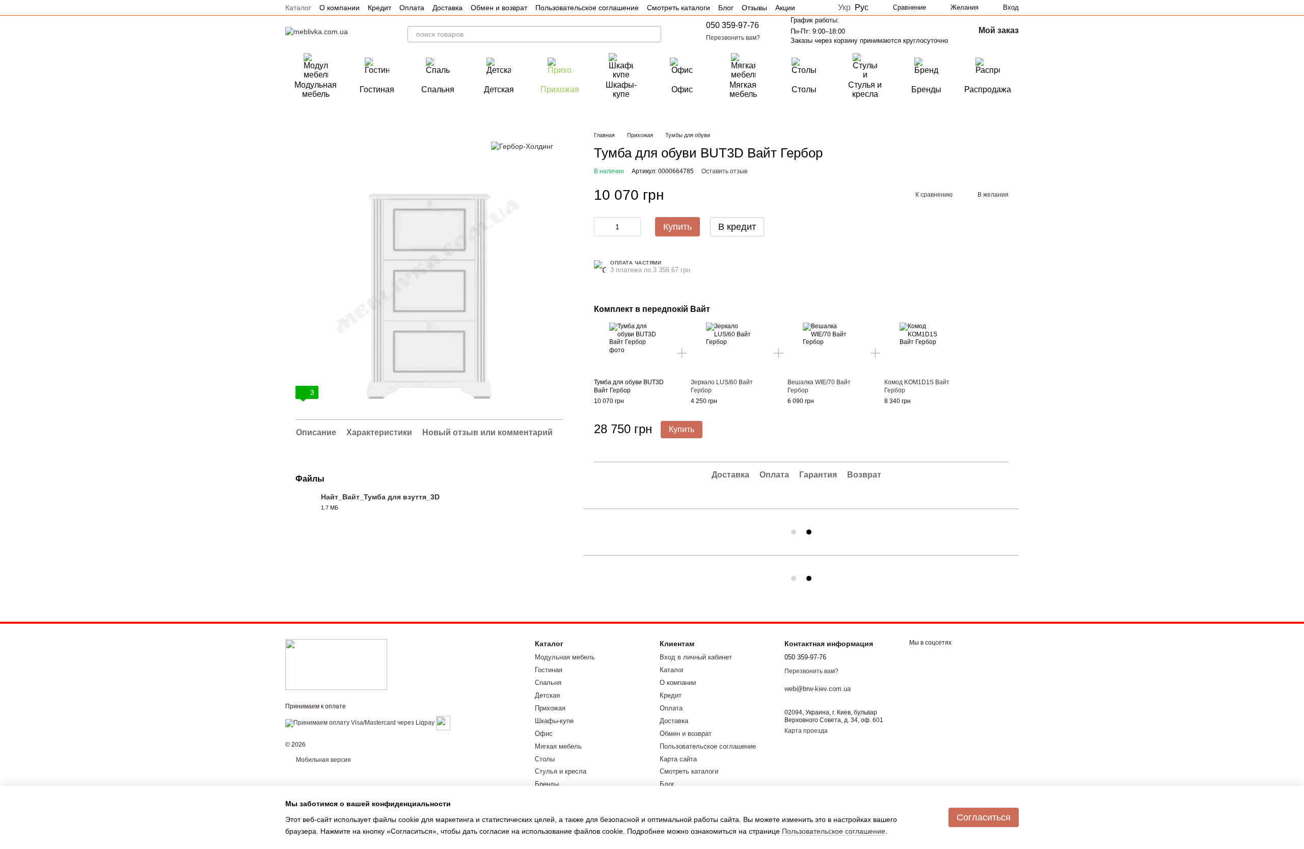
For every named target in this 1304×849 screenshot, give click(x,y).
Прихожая (559, 89)
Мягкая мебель (743, 89)
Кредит (379, 8)
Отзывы (754, 8)
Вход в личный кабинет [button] (696, 657)
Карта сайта (678, 759)
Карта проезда (806, 730)
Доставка (447, 8)
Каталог (298, 8)
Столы (804, 89)
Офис (682, 89)
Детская (499, 89)
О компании (339, 8)
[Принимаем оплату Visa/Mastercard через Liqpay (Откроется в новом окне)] (359, 722)
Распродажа (987, 89)
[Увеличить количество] (633, 227)
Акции (785, 8)
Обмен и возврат (499, 8)
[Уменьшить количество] (601, 227)
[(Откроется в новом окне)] (443, 722)
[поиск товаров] (653, 34)
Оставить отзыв (724, 171)
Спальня (437, 89)
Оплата (411, 8)
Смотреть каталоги (678, 8)
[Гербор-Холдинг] (522, 146)
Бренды (926, 89)
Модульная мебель (315, 89)
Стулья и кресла (865, 89)
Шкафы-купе (621, 89)
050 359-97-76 (732, 25)
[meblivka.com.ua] (336, 664)
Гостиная (377, 89)
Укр (844, 8)
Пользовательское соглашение (587, 8)
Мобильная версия (322, 759)
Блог (726, 8)
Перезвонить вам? (733, 37)
